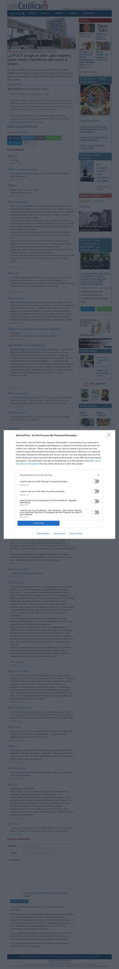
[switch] (95, 481)
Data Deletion (43, 533)
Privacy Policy (76, 533)
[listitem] (59, 474)
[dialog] (59, 484)
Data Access (59, 533)
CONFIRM (38, 523)
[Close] (109, 435)
